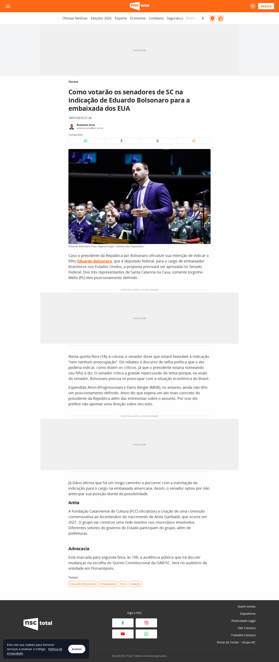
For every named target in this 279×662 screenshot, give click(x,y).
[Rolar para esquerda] (58, 18)
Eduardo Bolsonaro (83, 584)
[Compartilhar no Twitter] (157, 141)
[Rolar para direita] (203, 18)
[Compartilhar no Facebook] (121, 141)
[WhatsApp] (146, 633)
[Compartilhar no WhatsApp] (85, 141)
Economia (137, 18)
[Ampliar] (205, 154)
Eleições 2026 (101, 18)
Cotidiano (156, 18)
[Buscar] (253, 6)
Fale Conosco (247, 628)
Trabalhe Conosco (243, 635)
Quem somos (247, 606)
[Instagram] (146, 622)
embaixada (108, 584)
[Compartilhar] (193, 141)
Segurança (175, 18)
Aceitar (77, 649)
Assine (266, 6)
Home (73, 81)
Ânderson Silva (86, 125)
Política (192, 18)
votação (135, 584)
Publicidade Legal (243, 621)
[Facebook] (123, 622)
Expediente (248, 614)
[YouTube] (123, 633)
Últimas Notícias (75, 18)
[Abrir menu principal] (8, 6)
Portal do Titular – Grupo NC (236, 642)
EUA (123, 584)
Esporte (121, 18)
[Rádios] (220, 18)
